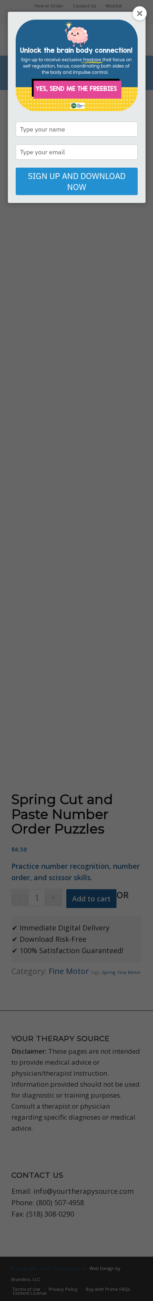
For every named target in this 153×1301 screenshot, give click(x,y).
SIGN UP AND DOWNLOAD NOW (77, 181)
